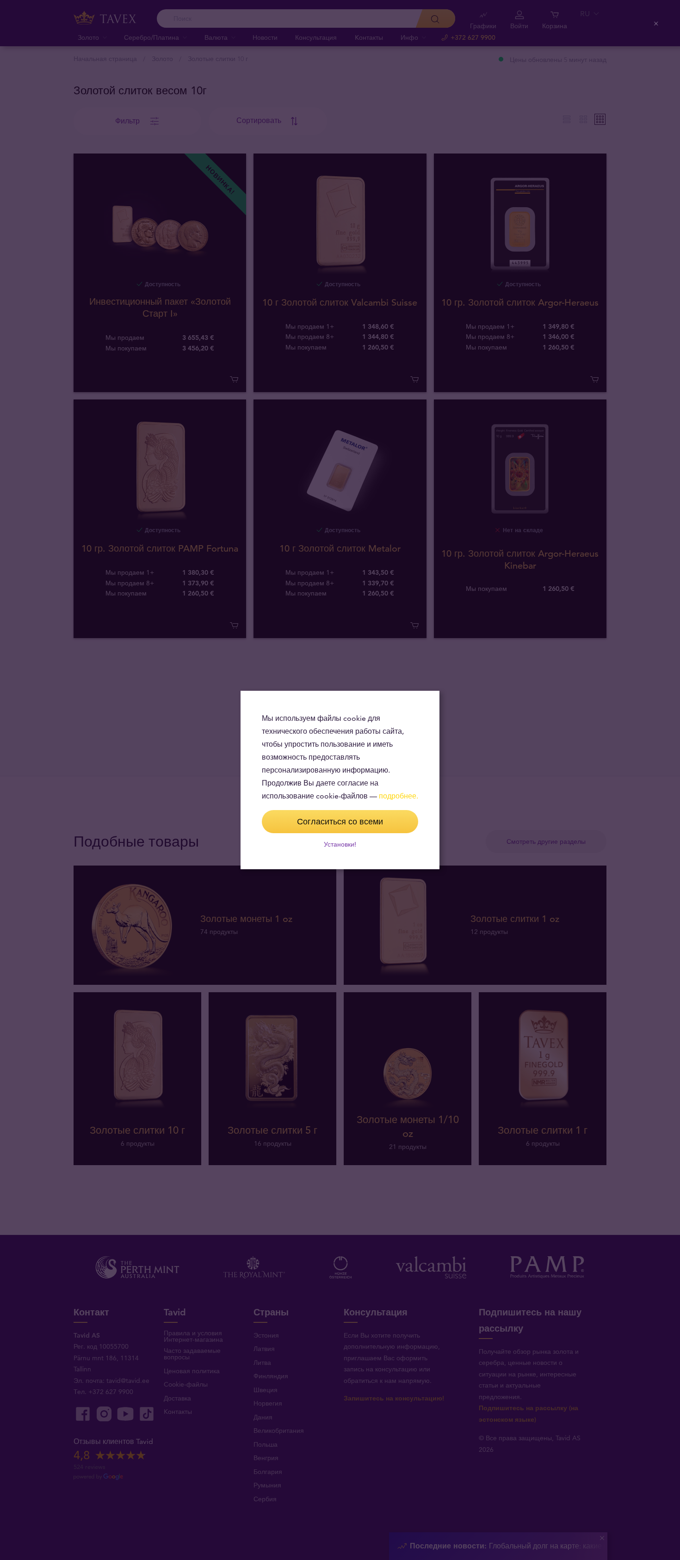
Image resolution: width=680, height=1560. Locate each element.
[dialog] (340, 780)
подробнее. (398, 796)
